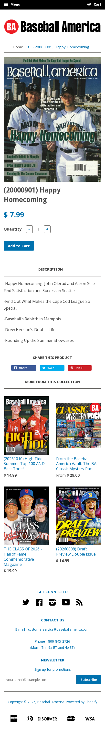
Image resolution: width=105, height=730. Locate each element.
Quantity (12, 229)
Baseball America (50, 702)
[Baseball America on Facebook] (39, 603)
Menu (15, 4)
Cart (97, 4)
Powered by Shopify (81, 702)
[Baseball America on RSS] (79, 603)
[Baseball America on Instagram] (52, 603)
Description (50, 269)
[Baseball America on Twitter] (26, 603)
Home (18, 46)
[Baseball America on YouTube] (66, 603)
